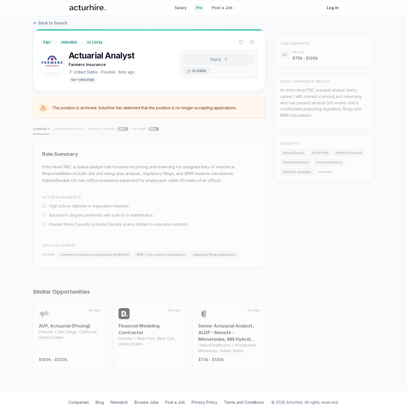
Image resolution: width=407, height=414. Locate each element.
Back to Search (53, 23)
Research (119, 402)
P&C (47, 42)
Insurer (69, 42)
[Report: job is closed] (252, 42)
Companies (78, 402)
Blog (100, 402)
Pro (199, 7)
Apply (215, 59)
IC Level (95, 42)
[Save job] (241, 42)
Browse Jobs (147, 402)
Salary (180, 7)
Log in (333, 7)
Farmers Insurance (87, 64)
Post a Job (222, 7)
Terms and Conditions (244, 402)
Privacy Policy (204, 402)
